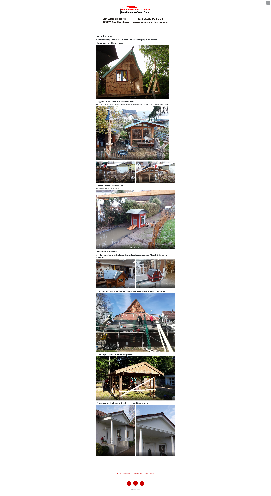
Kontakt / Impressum (149, 473)
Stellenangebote (126, 473)
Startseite (119, 473)
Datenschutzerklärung (137, 473)
